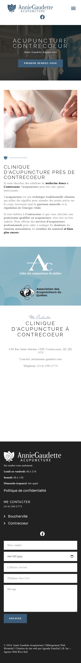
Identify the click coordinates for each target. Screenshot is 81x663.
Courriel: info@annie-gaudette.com (40, 359)
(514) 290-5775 (13, 506)
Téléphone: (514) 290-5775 (40, 366)
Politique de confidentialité (25, 490)
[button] (73, 8)
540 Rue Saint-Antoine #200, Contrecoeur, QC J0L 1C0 (40, 351)
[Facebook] (42, 17)
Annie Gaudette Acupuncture (28, 645)
